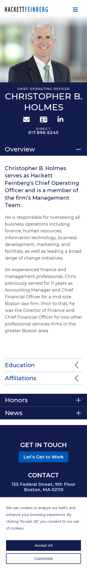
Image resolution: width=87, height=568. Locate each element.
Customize (43, 558)
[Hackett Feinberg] (26, 9)
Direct (43, 131)
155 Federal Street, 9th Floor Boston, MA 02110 (43, 487)
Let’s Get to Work (43, 457)
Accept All (43, 545)
